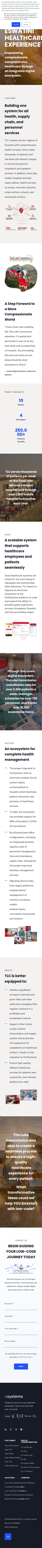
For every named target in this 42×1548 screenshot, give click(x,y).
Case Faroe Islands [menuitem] (12, 1445)
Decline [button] (26, 24)
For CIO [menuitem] (23, 1459)
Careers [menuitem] (24, 1491)
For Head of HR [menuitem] (26, 1455)
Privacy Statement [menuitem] (11, 1527)
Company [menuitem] (25, 1478)
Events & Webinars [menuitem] (28, 1483)
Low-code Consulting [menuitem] (13, 1483)
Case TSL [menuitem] (8, 1462)
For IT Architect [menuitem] (27, 1471)
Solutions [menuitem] (9, 1478)
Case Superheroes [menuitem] (11, 1466)
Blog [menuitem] (22, 1487)
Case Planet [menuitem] (9, 1454)
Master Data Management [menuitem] (14, 1499)
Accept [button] (16, 24)
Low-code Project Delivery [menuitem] (14, 1491)
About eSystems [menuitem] (27, 1495)
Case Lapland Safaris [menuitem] (13, 1458)
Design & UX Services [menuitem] (13, 1495)
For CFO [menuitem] (24, 1451)
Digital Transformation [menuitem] (28, 1441)
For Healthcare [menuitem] (26, 1447)
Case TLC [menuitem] (8, 1450)
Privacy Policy (27, 1357)
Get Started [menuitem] (25, 1499)
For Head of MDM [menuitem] (27, 1463)
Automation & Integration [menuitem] (14, 1487)
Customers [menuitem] (10, 1441)
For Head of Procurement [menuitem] (30, 1467)
